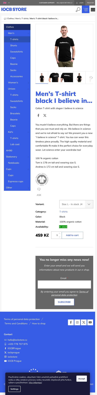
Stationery (11, 156)
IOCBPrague (14, 348)
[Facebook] (38, 115)
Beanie (14, 64)
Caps (13, 57)
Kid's (10, 131)
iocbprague (14, 352)
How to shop (38, 323)
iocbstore (12, 356)
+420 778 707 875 (18, 344)
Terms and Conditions (16, 323)
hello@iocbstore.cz (17, 339)
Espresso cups (15, 181)
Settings (14, 389)
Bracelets (15, 113)
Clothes (10, 26)
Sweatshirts (16, 51)
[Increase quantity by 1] (59, 233)
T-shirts (14, 39)
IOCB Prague (14, 360)
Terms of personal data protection (22, 319)
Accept (81, 378)
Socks (13, 70)
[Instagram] (77, 322)
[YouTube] (90, 322)
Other (9, 187)
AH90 (9, 150)
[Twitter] (45, 115)
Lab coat (14, 144)
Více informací (35, 382)
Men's (11, 33)
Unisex (11, 88)
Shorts (13, 45)
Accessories (16, 76)
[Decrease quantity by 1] (59, 237)
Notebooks (13, 162)
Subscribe (64, 302)
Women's (13, 82)
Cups (8, 169)
